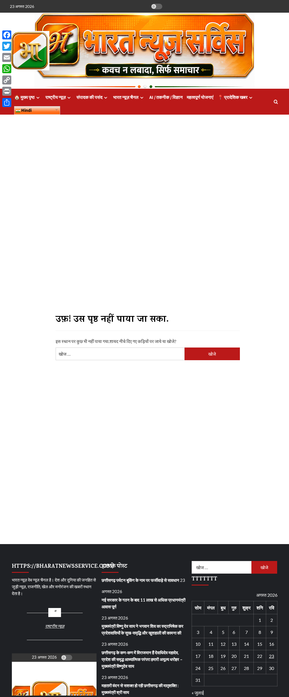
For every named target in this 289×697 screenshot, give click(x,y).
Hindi (26, 110)
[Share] (6, 102)
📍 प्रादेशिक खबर (233, 97)
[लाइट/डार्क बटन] (156, 6)
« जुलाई (198, 692)
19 (222, 656)
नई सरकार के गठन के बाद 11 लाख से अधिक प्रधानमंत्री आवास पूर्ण (143, 603)
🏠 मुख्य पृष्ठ (24, 97)
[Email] (6, 57)
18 (210, 656)
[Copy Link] (6, 80)
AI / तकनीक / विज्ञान (166, 97)
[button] (275, 102)
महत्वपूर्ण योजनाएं (200, 97)
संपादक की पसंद (89, 97)
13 (234, 644)
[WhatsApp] (6, 68)
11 (210, 644)
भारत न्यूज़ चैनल (126, 97)
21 (246, 656)
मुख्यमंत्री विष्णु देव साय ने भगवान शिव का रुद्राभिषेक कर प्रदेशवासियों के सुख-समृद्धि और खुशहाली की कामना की (142, 629)
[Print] (6, 91)
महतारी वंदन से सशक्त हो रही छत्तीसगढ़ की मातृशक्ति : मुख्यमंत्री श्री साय (140, 689)
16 (271, 644)
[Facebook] (6, 35)
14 (246, 644)
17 (197, 656)
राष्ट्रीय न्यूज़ (55, 97)
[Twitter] (6, 46)
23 (271, 656)
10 (197, 644)
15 (259, 644)
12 (222, 644)
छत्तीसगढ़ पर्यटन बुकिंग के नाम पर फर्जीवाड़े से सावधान (140, 580)
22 (259, 656)
